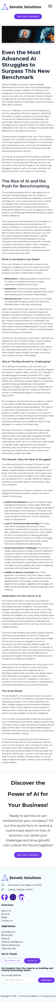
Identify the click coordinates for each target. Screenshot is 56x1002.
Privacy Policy (49, 996)
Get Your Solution (28, 855)
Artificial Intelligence (12, 942)
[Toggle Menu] (50, 6)
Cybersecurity (8, 948)
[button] (12, 960)
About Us (6, 911)
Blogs (4, 917)
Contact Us (7, 921)
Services (5, 914)
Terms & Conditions (29, 996)
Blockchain (7, 935)
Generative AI (8, 932)
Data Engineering (10, 945)
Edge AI (5, 938)
